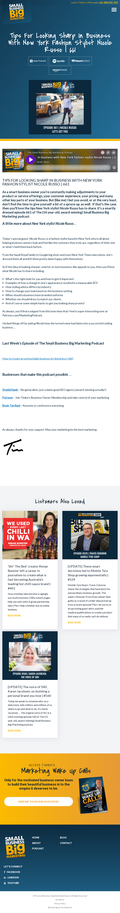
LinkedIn (13, 877)
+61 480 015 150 (108, 2)
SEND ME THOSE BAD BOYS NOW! (38, 801)
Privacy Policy (60, 903)
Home (35, 837)
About (36, 843)
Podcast (38, 848)
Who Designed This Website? (60, 907)
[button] (114, 9)
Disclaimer (60, 899)
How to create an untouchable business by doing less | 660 (37, 358)
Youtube (13, 882)
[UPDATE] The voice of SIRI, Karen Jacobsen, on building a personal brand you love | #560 (29, 691)
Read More (14, 615)
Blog (63, 837)
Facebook (13, 872)
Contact (66, 843)
